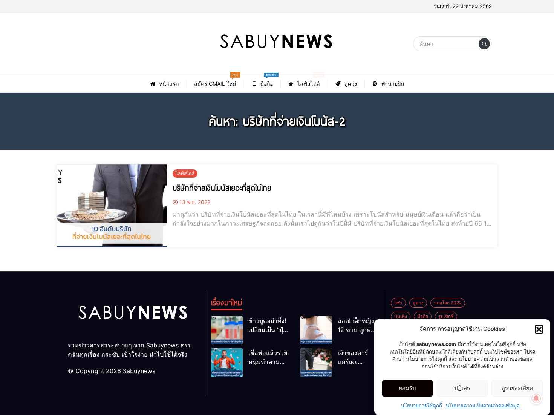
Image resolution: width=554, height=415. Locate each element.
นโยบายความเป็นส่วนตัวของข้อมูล (483, 405)
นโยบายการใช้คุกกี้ (421, 405)
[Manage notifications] (536, 398)
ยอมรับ (407, 388)
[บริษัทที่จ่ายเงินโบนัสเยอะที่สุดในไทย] (112, 205)
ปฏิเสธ (462, 388)
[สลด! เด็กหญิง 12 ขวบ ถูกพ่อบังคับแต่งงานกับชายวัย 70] (316, 330)
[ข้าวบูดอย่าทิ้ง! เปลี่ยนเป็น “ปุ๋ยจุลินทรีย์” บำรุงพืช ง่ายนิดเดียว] (227, 330)
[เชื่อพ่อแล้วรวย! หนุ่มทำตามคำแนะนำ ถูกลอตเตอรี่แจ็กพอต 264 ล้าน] (227, 362)
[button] (539, 329)
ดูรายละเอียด (517, 388)
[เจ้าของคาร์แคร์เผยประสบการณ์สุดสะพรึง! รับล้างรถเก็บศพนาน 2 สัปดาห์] (316, 362)
